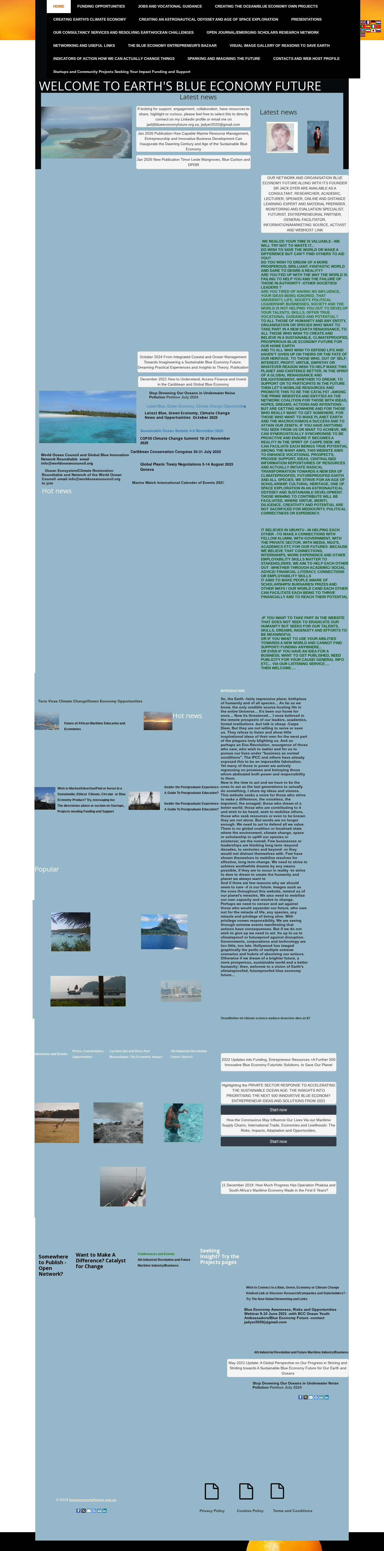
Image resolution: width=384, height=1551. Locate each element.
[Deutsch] (373, 22)
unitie (239, 406)
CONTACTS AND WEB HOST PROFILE (306, 58)
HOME (58, 6)
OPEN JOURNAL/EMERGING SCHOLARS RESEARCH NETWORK (263, 32)
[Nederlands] (378, 22)
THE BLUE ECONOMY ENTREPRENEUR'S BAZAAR (172, 45)
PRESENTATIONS (306, 19)
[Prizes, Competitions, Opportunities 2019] (164, 931)
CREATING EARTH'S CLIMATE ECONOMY (89, 19)
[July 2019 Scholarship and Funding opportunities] (88, 991)
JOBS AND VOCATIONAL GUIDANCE (170, 6)
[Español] (368, 26)
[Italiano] (373, 26)
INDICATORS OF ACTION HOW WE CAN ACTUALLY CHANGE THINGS (113, 58)
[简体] (378, 26)
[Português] (362, 26)
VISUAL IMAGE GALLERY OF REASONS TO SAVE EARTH (280, 45)
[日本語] (373, 30)
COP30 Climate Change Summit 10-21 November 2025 (185, 440)
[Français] (368, 22)
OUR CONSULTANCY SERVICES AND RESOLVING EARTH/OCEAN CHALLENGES (123, 32)
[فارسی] (368, 30)
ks (296, 1293)
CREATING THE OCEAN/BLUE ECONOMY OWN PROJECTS (266, 6)
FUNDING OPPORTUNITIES (101, 6)
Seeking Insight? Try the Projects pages (219, 1256)
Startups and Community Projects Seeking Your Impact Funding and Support (121, 72)
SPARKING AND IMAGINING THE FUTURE (224, 58)
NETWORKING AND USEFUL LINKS (84, 45)
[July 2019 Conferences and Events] (70, 932)
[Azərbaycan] (362, 30)
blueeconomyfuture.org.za (92, 1500)
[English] (362, 22)
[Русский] (378, 30)
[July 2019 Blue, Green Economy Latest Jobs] (181, 991)
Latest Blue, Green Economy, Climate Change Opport (191, 406)
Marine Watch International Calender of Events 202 (177, 482)
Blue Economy (257, 1309)
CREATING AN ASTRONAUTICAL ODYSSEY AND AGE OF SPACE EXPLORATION (208, 19)
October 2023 (205, 417)
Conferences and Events (49, 1054)
